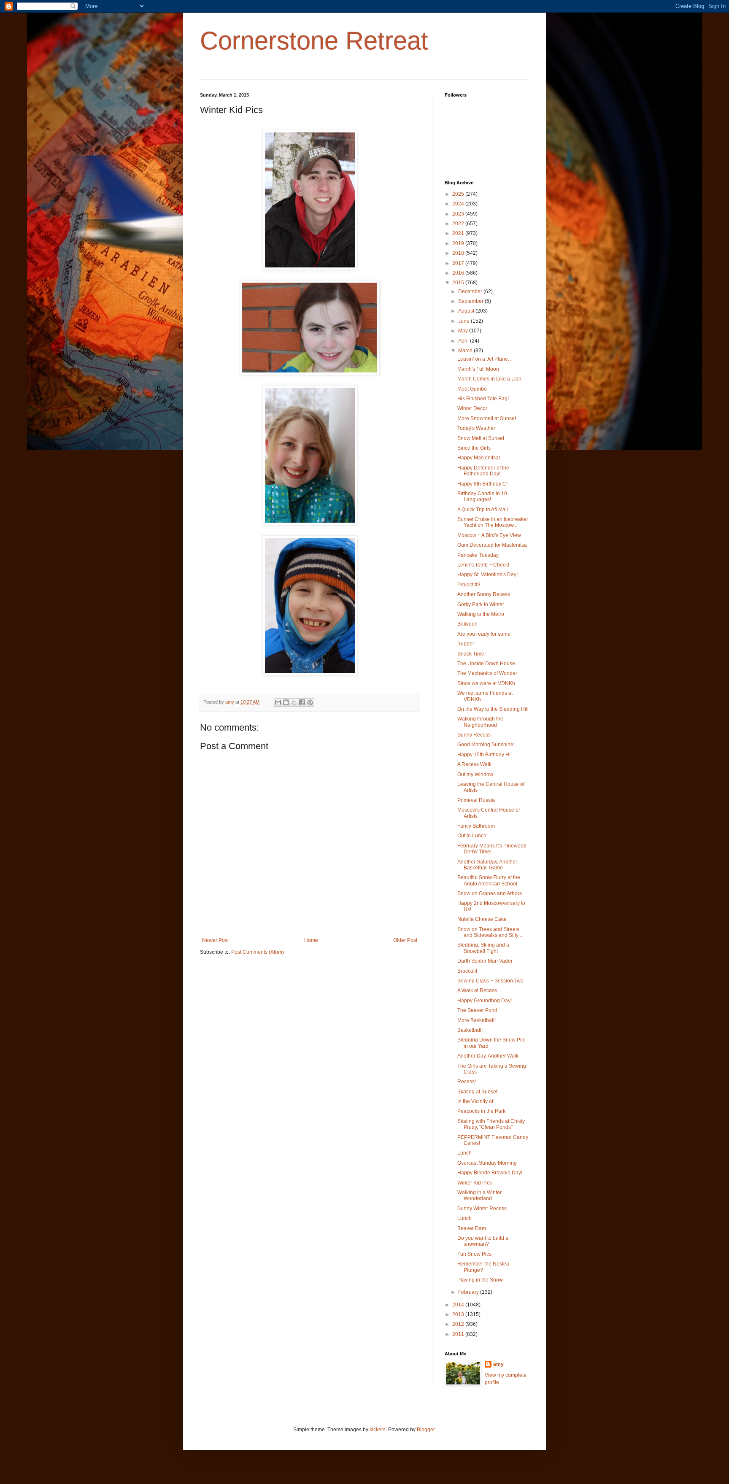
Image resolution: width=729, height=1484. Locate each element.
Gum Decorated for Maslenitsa (492, 545)
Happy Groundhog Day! (484, 1001)
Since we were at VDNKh (486, 683)
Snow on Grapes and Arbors (489, 893)
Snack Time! (471, 654)
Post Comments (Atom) (257, 952)
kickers (378, 1430)
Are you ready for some (483, 634)
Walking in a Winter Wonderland (479, 1195)
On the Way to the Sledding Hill (493, 709)
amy (498, 1364)
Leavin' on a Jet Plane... (484, 359)
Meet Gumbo (472, 389)
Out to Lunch (471, 836)
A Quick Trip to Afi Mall (482, 510)
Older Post (405, 940)
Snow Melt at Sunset (480, 438)
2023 (458, 214)
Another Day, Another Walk (487, 1056)
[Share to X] (294, 702)
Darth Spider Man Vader (485, 961)
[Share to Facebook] (302, 702)
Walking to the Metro (480, 614)
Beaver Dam (471, 1228)
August (466, 311)
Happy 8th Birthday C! (482, 484)
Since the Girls (474, 448)
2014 (458, 1305)
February (469, 1292)
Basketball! (470, 1030)
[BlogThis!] (286, 702)
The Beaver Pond (477, 1010)
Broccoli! (467, 971)
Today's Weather (476, 428)
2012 (458, 1324)
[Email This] (278, 702)
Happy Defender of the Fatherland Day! (483, 471)
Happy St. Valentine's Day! (487, 574)
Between (467, 624)
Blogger (426, 1430)
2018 (458, 253)
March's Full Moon (478, 369)
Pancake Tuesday (478, 555)
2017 (458, 263)
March (466, 350)
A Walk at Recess (477, 990)
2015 (458, 283)
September (471, 301)
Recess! (466, 1082)
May (463, 331)
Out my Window (475, 774)
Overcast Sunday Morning (487, 1163)
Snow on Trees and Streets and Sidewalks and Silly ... (490, 932)
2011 (458, 1334)
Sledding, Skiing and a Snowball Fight (483, 948)
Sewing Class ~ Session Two (490, 981)
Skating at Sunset (477, 1092)
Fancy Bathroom (476, 826)
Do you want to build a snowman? (482, 1241)
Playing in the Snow (480, 1280)
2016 (458, 273)
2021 (458, 233)
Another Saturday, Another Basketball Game (487, 865)
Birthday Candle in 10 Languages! (482, 496)
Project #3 (469, 585)
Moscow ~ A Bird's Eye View (489, 535)
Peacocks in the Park (481, 1111)
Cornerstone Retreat (314, 41)
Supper (465, 644)
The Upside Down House (486, 663)
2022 (458, 224)
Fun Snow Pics (474, 1254)
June (464, 321)
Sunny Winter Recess (482, 1208)
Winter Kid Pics (474, 1183)
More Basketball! (476, 1020)
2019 (458, 243)
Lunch (464, 1153)
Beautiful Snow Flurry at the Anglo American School (488, 880)
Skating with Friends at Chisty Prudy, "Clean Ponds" (491, 1124)
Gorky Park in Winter (480, 604)
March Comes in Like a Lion (489, 379)
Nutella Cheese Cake (482, 919)
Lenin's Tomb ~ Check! (483, 565)
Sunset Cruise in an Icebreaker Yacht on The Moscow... (492, 522)
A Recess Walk (474, 764)
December (470, 291)
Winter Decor (472, 408)
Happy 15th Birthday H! (483, 755)
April (464, 341)
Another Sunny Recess (483, 594)
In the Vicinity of (475, 1101)
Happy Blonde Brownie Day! (489, 1173)
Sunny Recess (474, 735)
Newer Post (215, 940)
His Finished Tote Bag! (483, 399)
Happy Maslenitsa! (478, 458)
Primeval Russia (476, 800)
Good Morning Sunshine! (486, 744)
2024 (458, 204)
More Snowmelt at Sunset (486, 418)
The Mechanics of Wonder (487, 673)
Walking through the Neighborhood (480, 722)
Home (311, 940)
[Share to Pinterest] (310, 702)
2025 (458, 194)
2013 (458, 1314)
